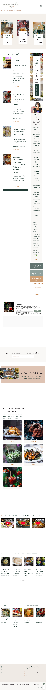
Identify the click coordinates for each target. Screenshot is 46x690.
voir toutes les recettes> (27, 605)
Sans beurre (38, 675)
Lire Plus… (36, 259)
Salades (13, 464)
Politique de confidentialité (8, 684)
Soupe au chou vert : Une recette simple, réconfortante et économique (40, 571)
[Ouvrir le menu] (44, 6)
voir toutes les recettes (26, 554)
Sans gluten (38, 673)
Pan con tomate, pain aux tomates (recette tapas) (40, 620)
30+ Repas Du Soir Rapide (31, 373)
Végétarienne (39, 672)
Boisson (12, 487)
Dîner (33, 464)
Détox (26, 675)
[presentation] (7, 63)
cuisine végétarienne (36, 273)
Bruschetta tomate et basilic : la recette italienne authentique (17, 622)
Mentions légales (34, 684)
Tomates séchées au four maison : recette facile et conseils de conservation (19, 99)
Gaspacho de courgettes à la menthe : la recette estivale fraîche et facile (5, 571)
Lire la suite (16, 86)
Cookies (18, 684)
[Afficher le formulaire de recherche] (41, 6)
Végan (26, 672)
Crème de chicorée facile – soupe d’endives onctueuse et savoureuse (17, 571)
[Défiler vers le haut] (3, 683)
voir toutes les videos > (29, 515)
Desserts (33, 441)
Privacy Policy (25, 684)
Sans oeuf (27, 673)
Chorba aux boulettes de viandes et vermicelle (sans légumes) (28, 571)
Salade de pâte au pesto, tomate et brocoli (5, 620)
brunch (12, 441)
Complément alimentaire (37, 283)
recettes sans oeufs (36, 279)
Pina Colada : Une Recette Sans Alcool (27, 620)
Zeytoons (36, 294)
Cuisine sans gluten (37, 266)
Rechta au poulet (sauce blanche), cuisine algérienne (19, 131)
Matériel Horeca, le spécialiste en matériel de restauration (36, 289)
